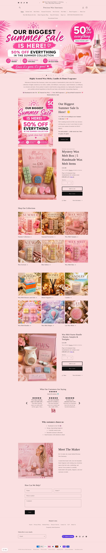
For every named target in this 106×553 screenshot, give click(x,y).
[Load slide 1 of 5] (46, 75)
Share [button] (64, 200)
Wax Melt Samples (71, 237)
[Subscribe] (44, 536)
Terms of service (51, 549)
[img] (53, 392)
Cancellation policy (79, 549)
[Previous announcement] (39, 2)
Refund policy (36, 549)
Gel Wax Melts (69, 325)
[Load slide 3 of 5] (51, 75)
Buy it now (72, 193)
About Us (73, 524)
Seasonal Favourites (48, 237)
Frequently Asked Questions (53, 527)
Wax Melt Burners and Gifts (26, 297)
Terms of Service (55, 524)
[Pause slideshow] (63, 75)
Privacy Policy (37, 524)
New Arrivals (22, 264)
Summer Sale (64, 139)
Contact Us (63, 524)
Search (30, 524)
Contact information (69, 549)
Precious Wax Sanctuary (27, 549)
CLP (69, 524)
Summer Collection (24, 237)
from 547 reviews (52, 394)
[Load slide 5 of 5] (56, 75)
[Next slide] (59, 75)
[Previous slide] (42, 75)
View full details (77, 200)
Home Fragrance (47, 297)
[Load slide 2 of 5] (49, 75)
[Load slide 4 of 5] (53, 75)
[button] (19, 7)
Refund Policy (45, 524)
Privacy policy (44, 549)
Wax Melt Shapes (47, 325)
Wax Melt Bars (69, 264)
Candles (67, 297)
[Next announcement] (66, 2)
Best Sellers (45, 264)
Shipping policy (60, 549)
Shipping (70, 170)
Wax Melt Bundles (23, 325)
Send (29, 512)
